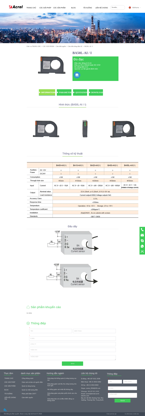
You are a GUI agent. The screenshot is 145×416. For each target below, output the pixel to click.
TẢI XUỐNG (87, 8)
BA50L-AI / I (88, 46)
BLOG (73, 8)
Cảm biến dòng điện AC (75, 46)
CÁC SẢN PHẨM (59, 8)
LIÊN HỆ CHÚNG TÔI (101, 10)
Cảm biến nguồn (61, 46)
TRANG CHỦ (31, 8)
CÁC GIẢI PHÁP (45, 8)
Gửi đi (72, 363)
